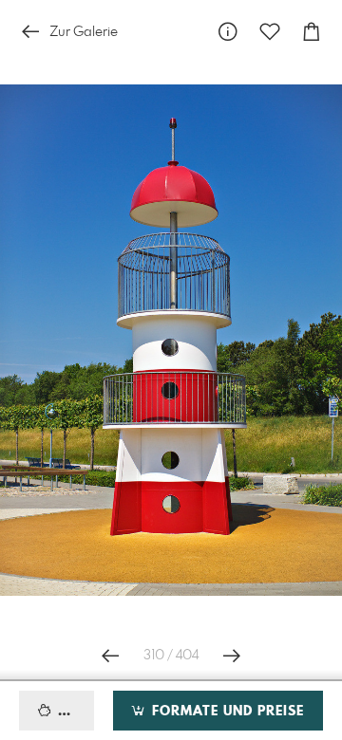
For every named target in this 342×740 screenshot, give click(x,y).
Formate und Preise (225, 711)
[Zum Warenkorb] (311, 32)
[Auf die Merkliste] (269, 32)
